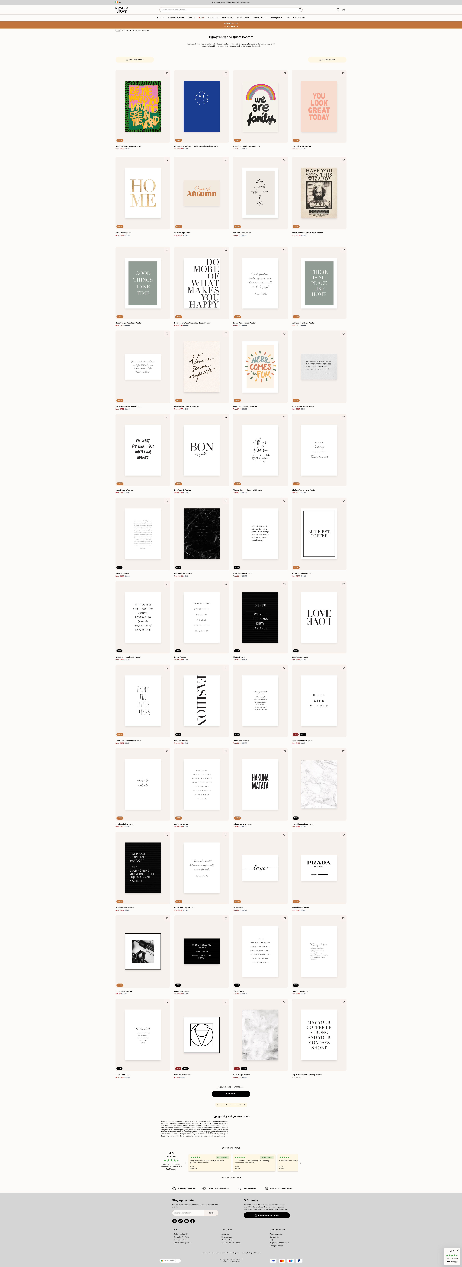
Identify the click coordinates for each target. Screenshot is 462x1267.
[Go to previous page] (217, 1105)
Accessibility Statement (231, 1243)
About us (225, 1234)
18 (240, 1105)
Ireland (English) (170, 1261)
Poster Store (236, 1260)
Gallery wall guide (181, 1234)
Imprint (236, 1253)
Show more (231, 1094)
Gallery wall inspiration (183, 1243)
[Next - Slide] (301, 1163)
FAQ (271, 1240)
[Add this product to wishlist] (167, 73)
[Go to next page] (244, 1105)
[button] (452, 1256)
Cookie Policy (226, 1253)
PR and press (226, 1237)
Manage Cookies (276, 1246)
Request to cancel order (279, 1243)
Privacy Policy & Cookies (251, 1253)
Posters (126, 30)
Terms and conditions (210, 1253)
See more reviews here (231, 1177)
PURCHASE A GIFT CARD (268, 1215)
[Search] (300, 9)
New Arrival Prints (180, 1240)
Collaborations (227, 1240)
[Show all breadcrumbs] (118, 30)
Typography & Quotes (140, 30)
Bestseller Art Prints (181, 1237)
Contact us (274, 1237)
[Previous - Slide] (185, 1163)
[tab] (338, 9)
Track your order (276, 1234)
